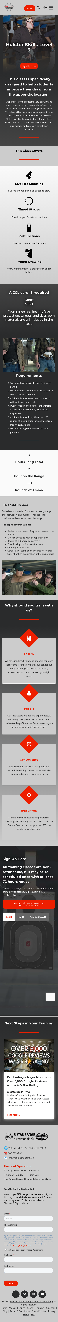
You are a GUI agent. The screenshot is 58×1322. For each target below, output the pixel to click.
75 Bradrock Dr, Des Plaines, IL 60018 (27, 1148)
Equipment (29, 810)
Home (4, 1307)
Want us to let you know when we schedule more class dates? (29, 904)
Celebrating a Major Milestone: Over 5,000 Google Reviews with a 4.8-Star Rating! (29, 1081)
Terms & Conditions (20, 1311)
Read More (13, 1114)
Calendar (50, 1307)
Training (39, 1307)
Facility (29, 654)
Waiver (29, 8)
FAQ (33, 1314)
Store (30, 1307)
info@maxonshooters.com (21, 1157)
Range (22, 1307)
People (29, 708)
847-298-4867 (15, 1153)
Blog (5, 1311)
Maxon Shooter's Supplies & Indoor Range (31, 1301)
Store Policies (39, 1311)
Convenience (29, 759)
